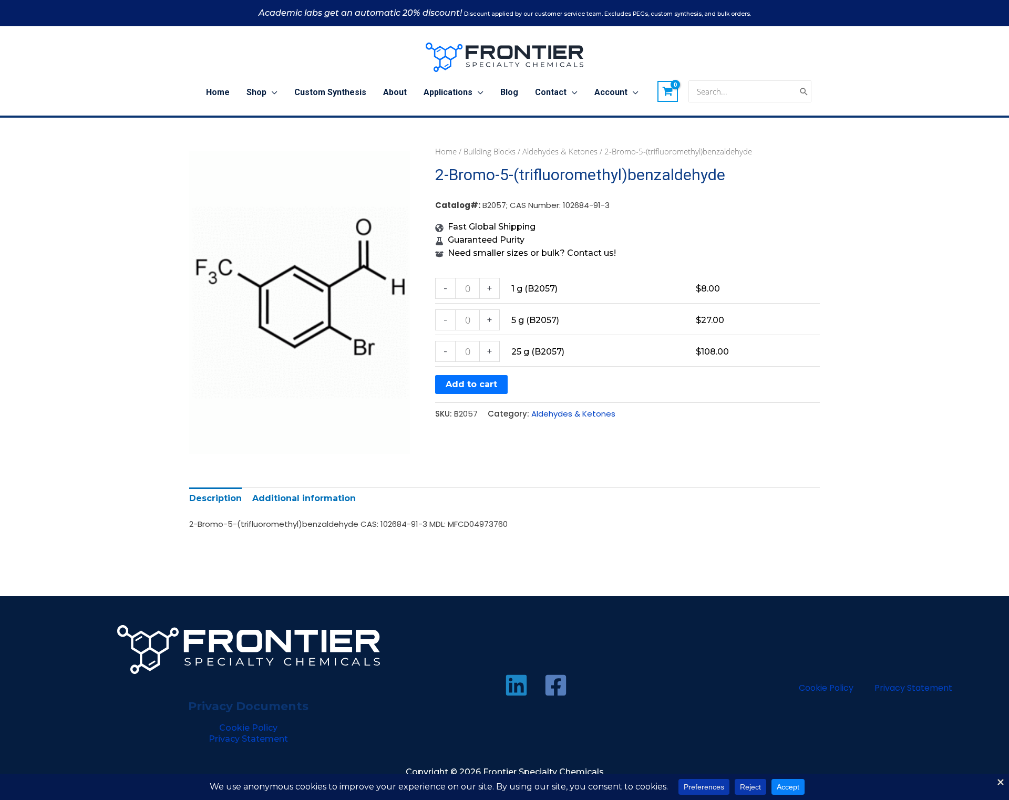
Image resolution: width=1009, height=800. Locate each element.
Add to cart (471, 384)
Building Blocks (490, 151)
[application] (271, 92)
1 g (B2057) (534, 289)
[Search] (804, 91)
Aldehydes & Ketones (560, 151)
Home (446, 151)
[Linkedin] (516, 685)
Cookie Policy (248, 728)
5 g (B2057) (535, 320)
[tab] (215, 498)
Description (215, 498)
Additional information (304, 498)
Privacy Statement (248, 739)
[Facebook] (556, 685)
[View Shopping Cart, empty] (667, 91)
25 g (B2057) (537, 352)
